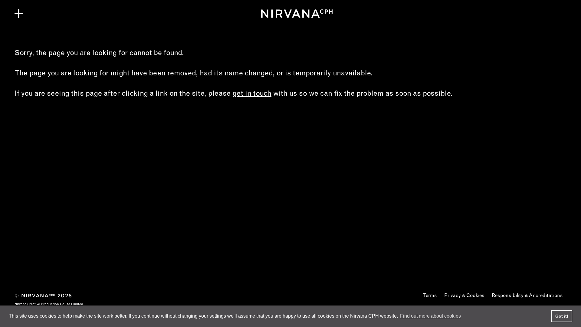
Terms (430, 295)
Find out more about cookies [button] (430, 316)
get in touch (251, 94)
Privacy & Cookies (464, 295)
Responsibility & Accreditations (527, 295)
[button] (19, 13)
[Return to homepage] (290, 13)
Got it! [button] (561, 316)
